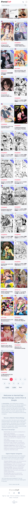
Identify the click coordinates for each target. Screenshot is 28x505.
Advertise (22, 495)
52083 (7, 387)
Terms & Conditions (15, 495)
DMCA (10, 497)
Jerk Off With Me (13, 11)
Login (8, 495)
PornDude (15, 497)
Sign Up (4, 495)
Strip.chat (12, 13)
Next (20, 387)
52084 (14, 387)
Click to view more (13, 484)
